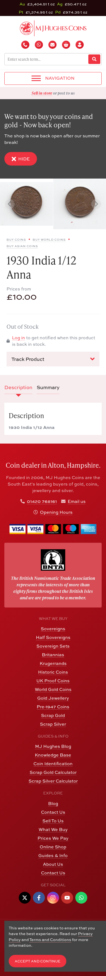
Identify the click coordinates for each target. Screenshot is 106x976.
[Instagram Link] (53, 898)
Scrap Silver (53, 724)
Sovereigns (53, 629)
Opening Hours (56, 512)
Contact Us (53, 812)
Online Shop (53, 847)
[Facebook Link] (39, 898)
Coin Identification (53, 764)
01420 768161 (42, 501)
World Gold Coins (53, 689)
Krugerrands (53, 663)
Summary (48, 387)
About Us (53, 864)
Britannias (53, 655)
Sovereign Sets (53, 646)
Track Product (27, 359)
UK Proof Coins (53, 681)
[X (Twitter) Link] (25, 898)
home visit (66, 93)
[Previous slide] (10, 204)
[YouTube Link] (67, 898)
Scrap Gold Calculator (53, 772)
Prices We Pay (53, 838)
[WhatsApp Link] (81, 898)
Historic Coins (53, 672)
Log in (18, 338)
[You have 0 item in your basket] (66, 45)
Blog (53, 803)
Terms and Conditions (50, 939)
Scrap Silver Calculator (53, 781)
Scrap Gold (53, 715)
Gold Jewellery (53, 698)
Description (18, 387)
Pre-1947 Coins (53, 707)
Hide (24, 159)
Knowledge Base (53, 755)
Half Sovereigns (53, 637)
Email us (77, 501)
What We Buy (53, 829)
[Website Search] (94, 59)
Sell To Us (53, 821)
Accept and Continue (37, 961)
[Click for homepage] (53, 28)
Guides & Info (53, 855)
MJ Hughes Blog (53, 746)
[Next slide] (96, 204)
